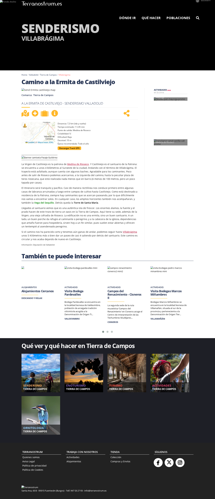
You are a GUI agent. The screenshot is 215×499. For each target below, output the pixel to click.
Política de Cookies (32, 469)
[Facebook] (158, 461)
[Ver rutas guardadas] (45, 113)
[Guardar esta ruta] (35, 113)
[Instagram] (180, 461)
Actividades (73, 457)
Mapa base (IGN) (45, 142)
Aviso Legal (28, 461)
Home (24, 74)
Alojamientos (74, 461)
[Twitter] (169, 461)
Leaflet (31, 142)
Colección (116, 457)
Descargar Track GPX (69, 148)
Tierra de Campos (48, 74)
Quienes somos (31, 457)
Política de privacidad (34, 465)
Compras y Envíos (120, 461)
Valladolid (33, 74)
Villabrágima (64, 74)
